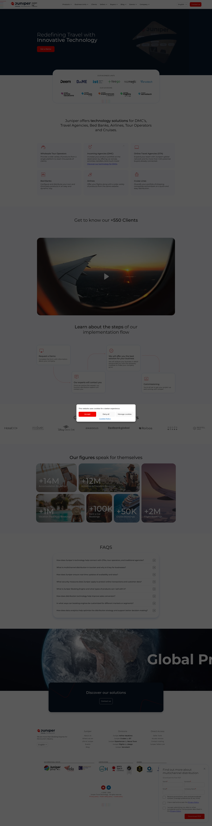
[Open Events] (136, 4)
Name (165, 781)
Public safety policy (106, 796)
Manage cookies (125, 414)
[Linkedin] (109, 787)
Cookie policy (118, 796)
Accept (87, 414)
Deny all (106, 414)
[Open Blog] (125, 4)
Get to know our (106, 220)
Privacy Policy (193, 802)
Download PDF (194, 816)
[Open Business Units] (87, 4)
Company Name (189, 789)
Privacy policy (94, 796)
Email (165, 789)
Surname (187, 781)
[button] (182, 4)
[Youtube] (103, 787)
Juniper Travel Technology (99, 794)
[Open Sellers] (106, 4)
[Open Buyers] (117, 4)
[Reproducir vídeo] (106, 276)
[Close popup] (204, 769)
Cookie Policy (105, 419)
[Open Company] (148, 4)
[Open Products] (71, 4)
